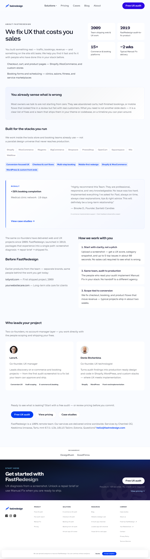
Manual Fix (37, 522)
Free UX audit (133, 5)
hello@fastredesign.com (110, 427)
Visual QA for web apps (98, 531)
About (97, 5)
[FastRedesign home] (14, 5)
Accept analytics (109, 553)
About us (123, 517)
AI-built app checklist (98, 522)
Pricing (65, 5)
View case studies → (23, 221)
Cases (76, 5)
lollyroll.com (29, 279)
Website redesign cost (98, 517)
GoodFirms (83, 455)
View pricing (46, 414)
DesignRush (67, 455)
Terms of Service (125, 541)
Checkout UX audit (69, 517)
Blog (87, 5)
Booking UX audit (68, 522)
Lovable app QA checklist (99, 526)
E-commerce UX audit (70, 512)
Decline (98, 553)
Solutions (50, 5)
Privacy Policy (124, 536)
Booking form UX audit (70, 526)
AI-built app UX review (70, 531)
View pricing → (138, 491)
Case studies (69, 414)
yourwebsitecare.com (36, 285)
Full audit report (39, 517)
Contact (122, 531)
